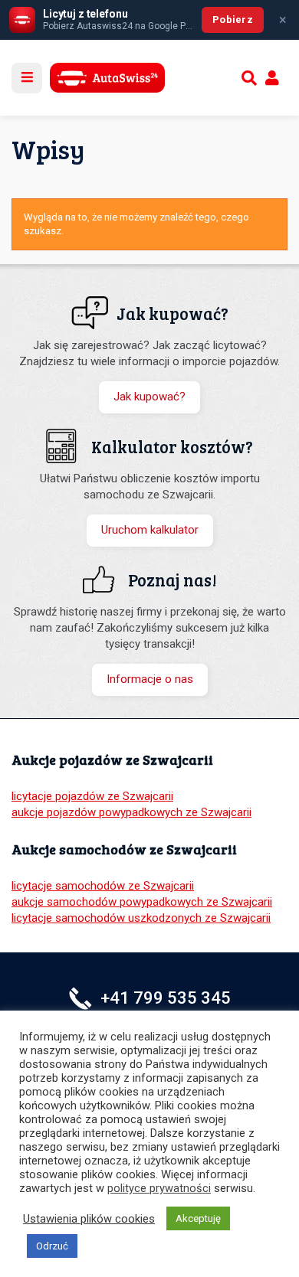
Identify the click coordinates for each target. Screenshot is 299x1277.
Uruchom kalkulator (150, 530)
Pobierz (232, 19)
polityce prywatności (159, 1188)
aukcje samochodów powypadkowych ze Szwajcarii (142, 902)
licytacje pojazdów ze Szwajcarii (92, 796)
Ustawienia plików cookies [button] (89, 1219)
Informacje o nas (150, 679)
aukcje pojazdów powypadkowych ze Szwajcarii (131, 812)
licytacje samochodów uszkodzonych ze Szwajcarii (141, 918)
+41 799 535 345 (165, 998)
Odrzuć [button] (52, 1246)
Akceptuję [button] (198, 1218)
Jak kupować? (149, 396)
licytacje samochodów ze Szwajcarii (103, 886)
